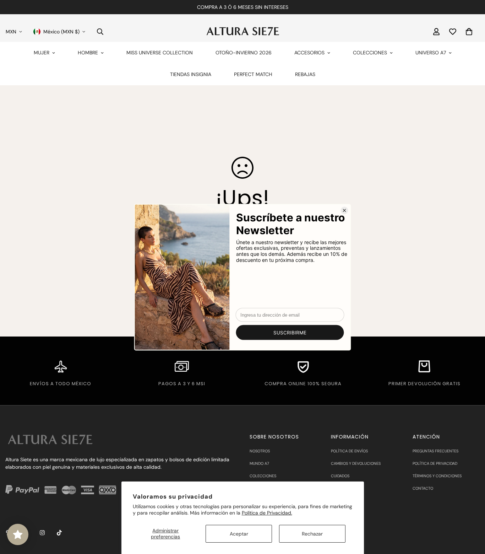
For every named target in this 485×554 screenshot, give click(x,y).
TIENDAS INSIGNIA (190, 74)
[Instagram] (42, 533)
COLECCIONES (370, 52)
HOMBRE (88, 52)
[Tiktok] (59, 533)
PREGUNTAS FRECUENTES (435, 450)
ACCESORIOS (309, 52)
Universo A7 (430, 52)
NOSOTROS (260, 450)
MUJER (41, 52)
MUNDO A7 (259, 463)
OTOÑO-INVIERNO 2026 (244, 52)
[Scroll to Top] (471, 515)
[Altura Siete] (242, 31)
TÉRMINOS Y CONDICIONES (437, 475)
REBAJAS (305, 74)
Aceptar (239, 534)
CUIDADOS (340, 475)
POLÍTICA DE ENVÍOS (349, 450)
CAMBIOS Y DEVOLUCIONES (356, 463)
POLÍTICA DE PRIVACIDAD (435, 463)
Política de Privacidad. (267, 513)
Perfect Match (253, 74)
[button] (469, 31)
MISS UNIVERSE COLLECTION (159, 52)
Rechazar (312, 534)
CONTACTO (423, 488)
